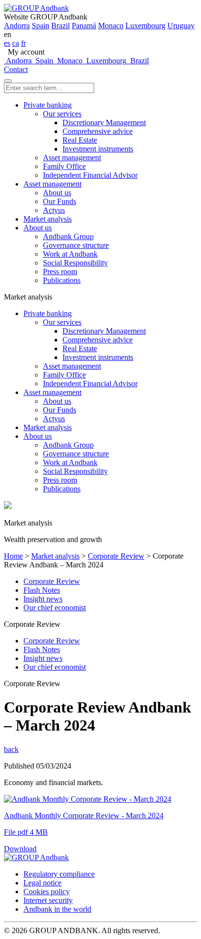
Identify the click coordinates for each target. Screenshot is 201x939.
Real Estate (79, 140)
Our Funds (59, 201)
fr (23, 43)
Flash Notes (41, 590)
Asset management (72, 157)
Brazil (60, 25)
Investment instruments (97, 149)
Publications (61, 280)
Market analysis (47, 219)
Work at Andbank (70, 254)
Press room (60, 271)
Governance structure (76, 245)
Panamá (84, 25)
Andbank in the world (57, 909)
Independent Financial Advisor (90, 175)
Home (13, 556)
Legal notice (42, 883)
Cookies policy (46, 891)
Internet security (48, 900)
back (11, 749)
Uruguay (181, 25)
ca (15, 43)
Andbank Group (68, 236)
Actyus (54, 210)
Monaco (110, 25)
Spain (40, 25)
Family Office (64, 166)
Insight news (42, 599)
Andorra (17, 25)
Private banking (47, 105)
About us (57, 192)
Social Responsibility (75, 263)
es (7, 43)
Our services (62, 114)
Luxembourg (145, 25)
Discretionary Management (104, 122)
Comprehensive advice (97, 131)
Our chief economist (54, 607)
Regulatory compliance (59, 874)
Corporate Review (116, 556)
